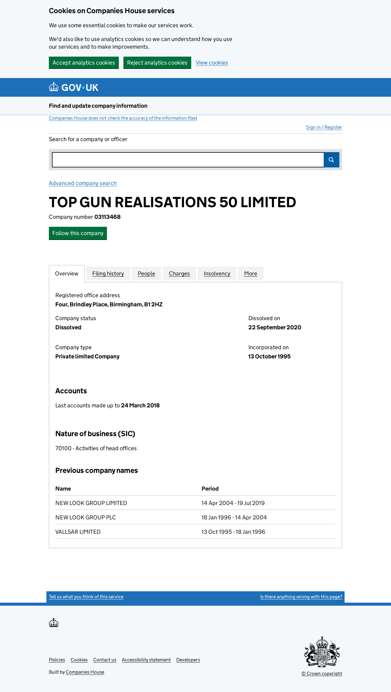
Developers (188, 660)
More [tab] (250, 273)
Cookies (79, 660)
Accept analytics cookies (84, 62)
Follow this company (78, 233)
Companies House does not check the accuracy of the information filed (123, 118)
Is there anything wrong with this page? (301, 597)
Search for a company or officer (88, 139)
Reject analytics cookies (157, 62)
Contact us (104, 660)
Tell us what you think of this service (86, 597)
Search (331, 159)
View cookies (212, 62)
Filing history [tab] (108, 273)
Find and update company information (98, 105)
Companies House (85, 672)
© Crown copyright (321, 673)
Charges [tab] (179, 273)
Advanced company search (83, 183)
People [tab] (146, 273)
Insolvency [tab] (217, 273)
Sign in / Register (324, 127)
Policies (57, 660)
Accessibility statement (146, 660)
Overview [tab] (67, 273)
